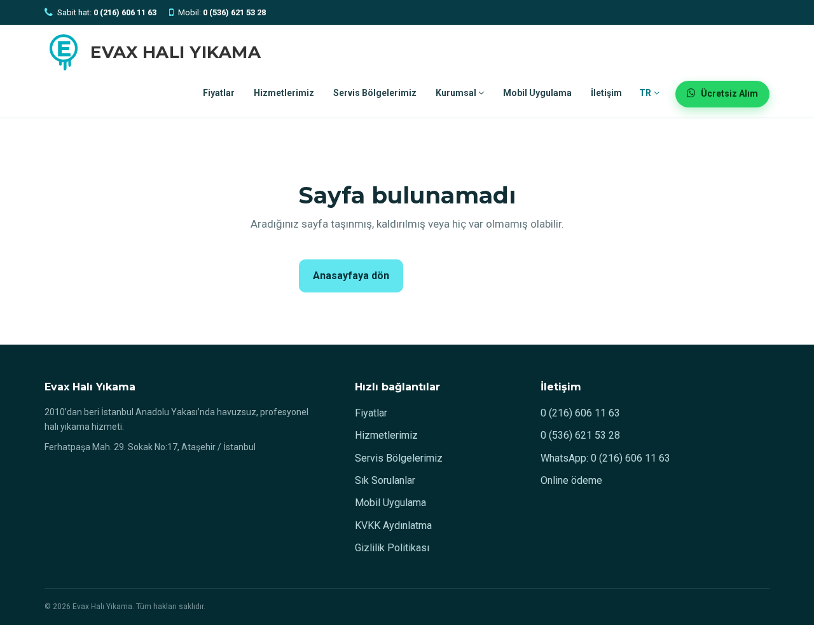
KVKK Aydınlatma (393, 525)
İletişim (606, 93)
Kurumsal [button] (457, 93)
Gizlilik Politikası (392, 548)
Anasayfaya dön (351, 276)
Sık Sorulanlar (385, 480)
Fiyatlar (219, 93)
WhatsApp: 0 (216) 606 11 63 (605, 458)
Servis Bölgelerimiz (375, 93)
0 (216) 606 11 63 (580, 413)
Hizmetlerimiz (284, 93)
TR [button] (646, 93)
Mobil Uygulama (537, 93)
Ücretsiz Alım (729, 93)
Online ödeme (571, 480)
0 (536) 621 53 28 (580, 435)
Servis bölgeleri (462, 276)
